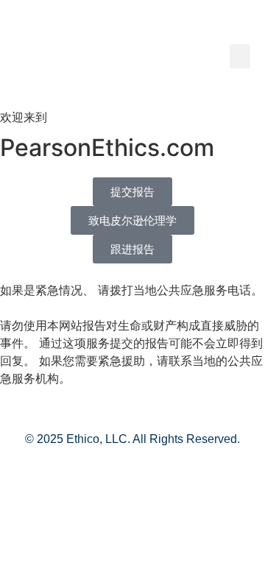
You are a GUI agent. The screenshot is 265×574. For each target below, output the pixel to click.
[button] (240, 56)
